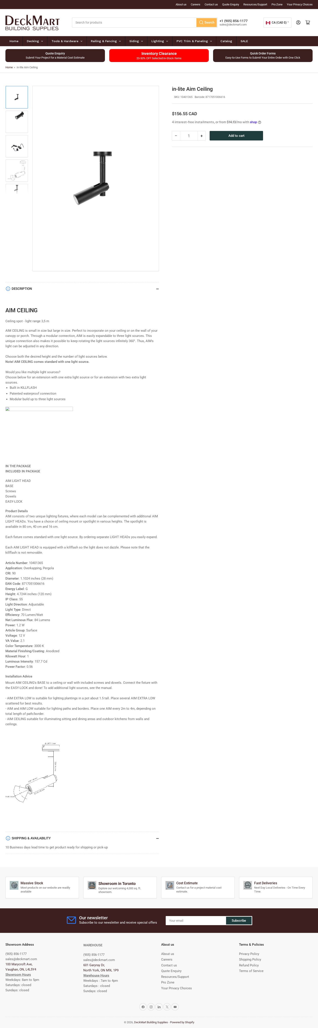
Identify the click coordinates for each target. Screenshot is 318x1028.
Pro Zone (277, 4)
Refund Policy (249, 965)
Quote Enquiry (230, 4)
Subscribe (239, 921)
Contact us (211, 4)
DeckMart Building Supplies (151, 1022)
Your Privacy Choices (300, 4)
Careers (195, 4)
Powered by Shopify (182, 1022)
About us (181, 4)
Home (9, 67)
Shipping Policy (250, 959)
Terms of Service (251, 971)
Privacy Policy (249, 954)
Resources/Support (255, 4)
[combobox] (145, 23)
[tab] (82, 511)
